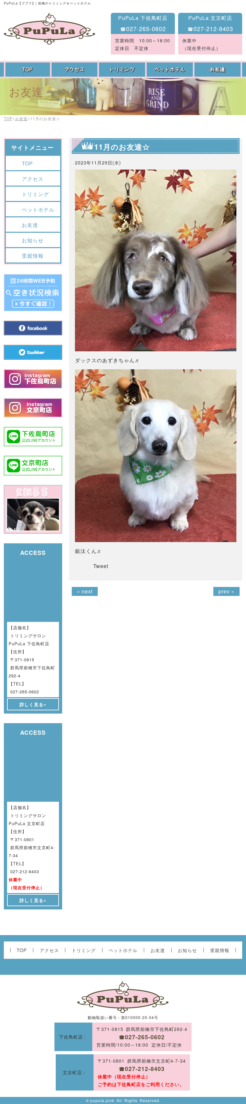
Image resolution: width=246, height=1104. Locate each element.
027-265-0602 (24, 692)
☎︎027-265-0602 (143, 28)
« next (85, 591)
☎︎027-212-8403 (210, 28)
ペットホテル (170, 70)
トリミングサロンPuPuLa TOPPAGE (49, 29)
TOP (28, 70)
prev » (226, 591)
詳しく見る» (33, 704)
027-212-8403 (24, 871)
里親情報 (33, 255)
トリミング (123, 70)
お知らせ (33, 240)
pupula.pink (102, 1100)
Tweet (100, 566)
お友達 (218, 70)
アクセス (75, 70)
